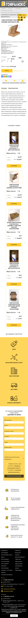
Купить (7, 70)
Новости (3, 572)
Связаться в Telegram (9, 589)
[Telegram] (8, 76)
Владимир (3, 594)
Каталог (10, 8)
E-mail (6, 425)
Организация (8, 420)
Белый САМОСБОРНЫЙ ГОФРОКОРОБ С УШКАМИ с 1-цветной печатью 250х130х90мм (14, 226)
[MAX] (10, 76)
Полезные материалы (7, 574)
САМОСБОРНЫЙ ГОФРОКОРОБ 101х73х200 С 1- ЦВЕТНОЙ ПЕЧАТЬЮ (14, 148)
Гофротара (18, 8)
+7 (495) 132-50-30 (26, 22)
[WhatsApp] (6, 76)
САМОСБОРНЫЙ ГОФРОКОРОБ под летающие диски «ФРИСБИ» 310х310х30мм (14, 306)
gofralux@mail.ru (7, 582)
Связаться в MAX (8, 591)
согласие (23, 609)
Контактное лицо (9, 431)
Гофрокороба (18, 563)
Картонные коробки (6, 10)
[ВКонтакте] (2, 76)
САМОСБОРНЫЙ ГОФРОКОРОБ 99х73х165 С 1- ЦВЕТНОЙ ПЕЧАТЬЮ (14, 266)
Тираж (6, 442)
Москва (3, 577)
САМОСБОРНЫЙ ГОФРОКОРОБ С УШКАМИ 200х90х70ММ (14, 186)
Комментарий (8, 447)
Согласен (14, 615)
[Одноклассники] (4, 76)
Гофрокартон (18, 561)
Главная (3, 8)
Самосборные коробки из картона (10, 12)
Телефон (7, 436)
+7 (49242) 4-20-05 (8, 596)
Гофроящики (18, 570)
